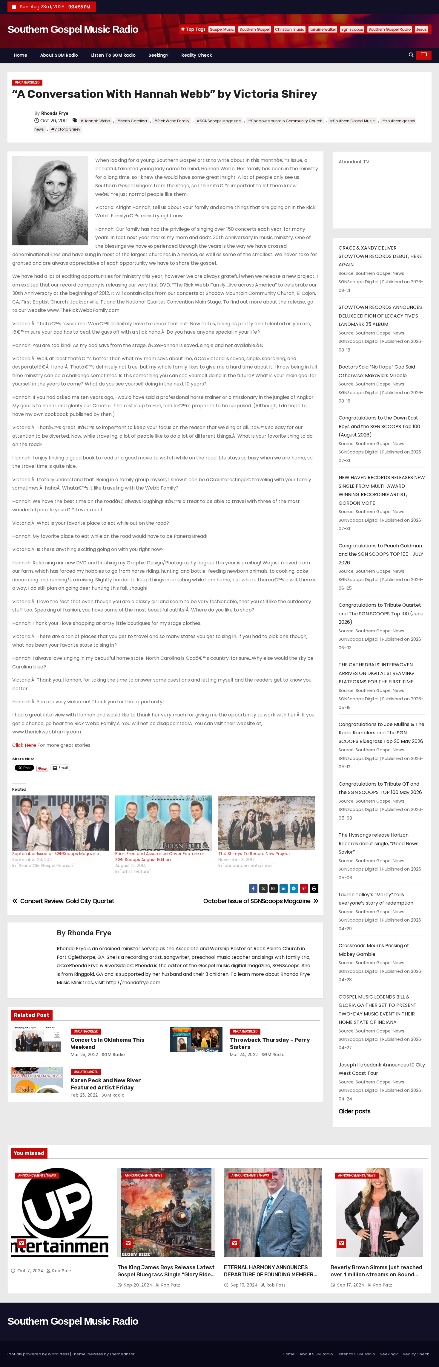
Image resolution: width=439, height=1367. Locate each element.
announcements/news (37, 1175)
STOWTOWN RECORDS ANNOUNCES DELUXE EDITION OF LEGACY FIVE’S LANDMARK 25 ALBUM (380, 316)
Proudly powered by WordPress (38, 1354)
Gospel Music (222, 29)
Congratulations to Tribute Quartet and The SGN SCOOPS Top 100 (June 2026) (381, 614)
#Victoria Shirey (65, 129)
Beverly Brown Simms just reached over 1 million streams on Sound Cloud (376, 1274)
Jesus (421, 29)
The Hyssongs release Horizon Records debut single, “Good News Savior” (378, 843)
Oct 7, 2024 (31, 1271)
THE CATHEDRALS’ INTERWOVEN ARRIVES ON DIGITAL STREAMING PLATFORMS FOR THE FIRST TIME (376, 673)
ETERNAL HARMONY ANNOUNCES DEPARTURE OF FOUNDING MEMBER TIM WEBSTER (269, 1274)
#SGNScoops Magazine (219, 120)
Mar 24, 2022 (244, 1055)
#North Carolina (132, 120)
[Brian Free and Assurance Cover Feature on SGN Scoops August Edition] (163, 823)
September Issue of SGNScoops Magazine (55, 854)
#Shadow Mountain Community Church (285, 120)
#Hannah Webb (95, 120)
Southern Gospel (255, 29)
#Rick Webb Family (171, 120)
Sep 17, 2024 (351, 1285)
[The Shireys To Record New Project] (266, 823)
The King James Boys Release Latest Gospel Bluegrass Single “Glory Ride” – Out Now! (166, 1274)
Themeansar (122, 1354)
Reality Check (197, 55)
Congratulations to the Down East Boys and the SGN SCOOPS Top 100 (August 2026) (379, 426)
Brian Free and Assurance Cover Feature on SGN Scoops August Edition (160, 857)
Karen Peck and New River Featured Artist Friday (106, 1084)
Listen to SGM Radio (113, 55)
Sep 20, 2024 (139, 1285)
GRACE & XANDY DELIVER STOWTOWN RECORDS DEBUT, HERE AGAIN (380, 256)
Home (20, 55)
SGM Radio (112, 1055)
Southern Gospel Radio (390, 29)
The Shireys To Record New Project (254, 854)
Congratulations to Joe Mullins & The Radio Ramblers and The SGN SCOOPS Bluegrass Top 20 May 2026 (381, 733)
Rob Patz (61, 1271)
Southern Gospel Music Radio (72, 29)
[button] (411, 55)
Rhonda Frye (54, 113)
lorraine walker (323, 29)
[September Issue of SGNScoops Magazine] (60, 823)
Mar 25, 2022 (84, 1055)
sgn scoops (352, 29)
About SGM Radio (59, 55)
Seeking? (158, 55)
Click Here (24, 745)
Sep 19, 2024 (245, 1285)
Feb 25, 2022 (84, 1095)
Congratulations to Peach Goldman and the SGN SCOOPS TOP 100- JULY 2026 (381, 554)
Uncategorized (27, 82)
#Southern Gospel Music (352, 120)
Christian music (289, 29)
